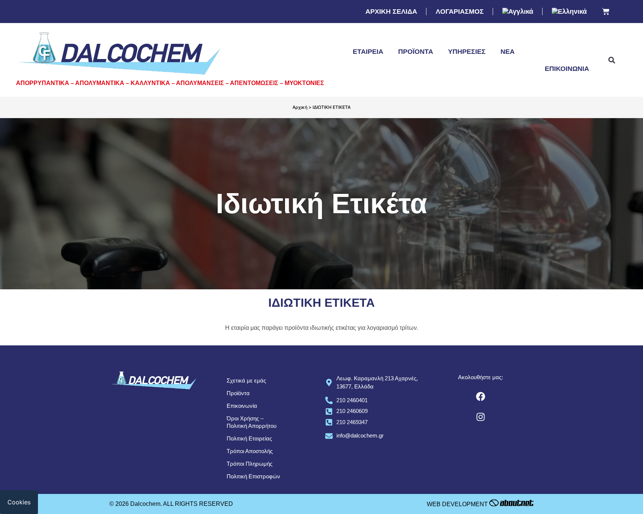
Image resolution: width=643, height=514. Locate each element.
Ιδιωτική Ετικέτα (559, 51)
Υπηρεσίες (467, 51)
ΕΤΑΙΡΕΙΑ (368, 51)
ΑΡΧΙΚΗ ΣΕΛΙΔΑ (391, 11)
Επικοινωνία (567, 68)
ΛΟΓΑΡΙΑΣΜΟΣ (460, 11)
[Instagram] (480, 417)
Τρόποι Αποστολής (250, 451)
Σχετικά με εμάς (246, 380)
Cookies (19, 502)
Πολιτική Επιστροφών (253, 476)
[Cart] (605, 12)
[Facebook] (480, 396)
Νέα (507, 51)
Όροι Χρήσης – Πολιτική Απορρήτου (251, 422)
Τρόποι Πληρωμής (249, 464)
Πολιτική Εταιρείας (249, 438)
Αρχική (299, 107)
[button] (611, 60)
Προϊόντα (415, 51)
